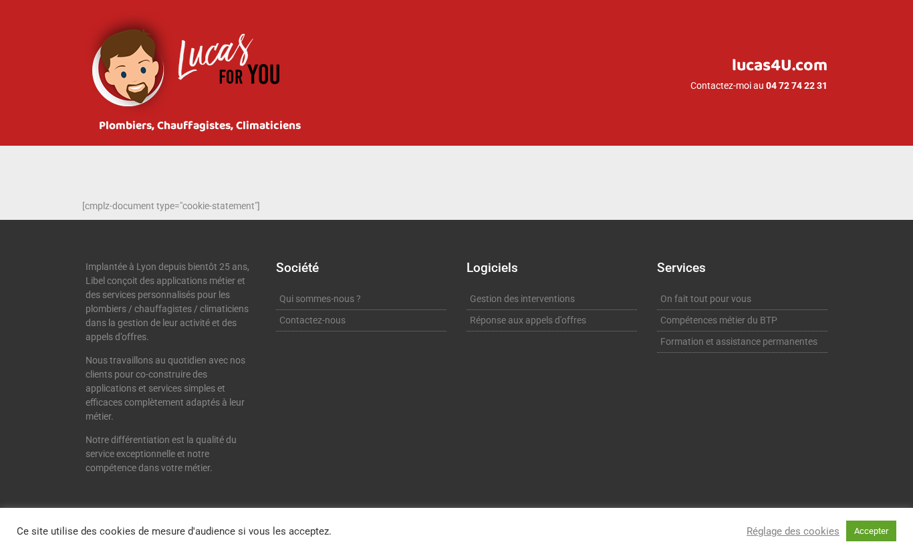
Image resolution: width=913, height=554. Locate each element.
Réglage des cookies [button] (793, 531)
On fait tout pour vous (705, 298)
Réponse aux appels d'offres (528, 320)
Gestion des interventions (522, 298)
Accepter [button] (871, 531)
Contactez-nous (312, 320)
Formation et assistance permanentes (738, 341)
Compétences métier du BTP (718, 320)
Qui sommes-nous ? (320, 298)
